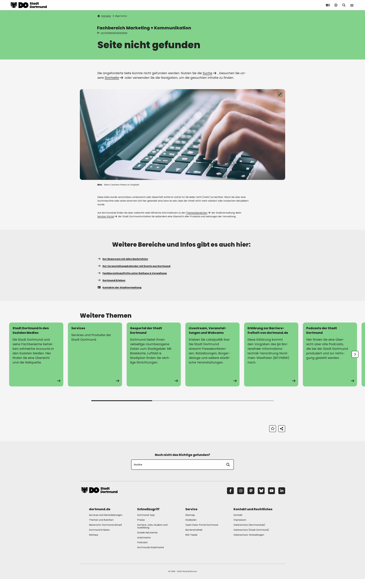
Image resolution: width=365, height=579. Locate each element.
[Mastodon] (251, 490)
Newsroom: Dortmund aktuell (105, 525)
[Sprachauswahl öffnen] (328, 5)
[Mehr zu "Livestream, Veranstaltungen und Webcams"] (212, 354)
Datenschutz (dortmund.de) (249, 525)
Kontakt (238, 515)
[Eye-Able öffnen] (335, 5)
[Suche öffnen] (343, 5)
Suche (207, 73)
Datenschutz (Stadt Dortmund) (251, 529)
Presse (141, 520)
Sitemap (190, 515)
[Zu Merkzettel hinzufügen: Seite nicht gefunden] (272, 428)
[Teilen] (281, 428)
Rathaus (93, 534)
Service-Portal (105, 216)
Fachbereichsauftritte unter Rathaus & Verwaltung (135, 273)
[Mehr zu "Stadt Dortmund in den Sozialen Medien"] (36, 354)
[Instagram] (240, 490)
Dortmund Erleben (114, 280)
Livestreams (144, 537)
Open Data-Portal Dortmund (201, 525)
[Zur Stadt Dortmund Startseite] (28, 5)
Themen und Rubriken (101, 520)
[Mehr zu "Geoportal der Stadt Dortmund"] (154, 354)
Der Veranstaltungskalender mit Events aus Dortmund (136, 266)
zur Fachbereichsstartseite (114, 32)
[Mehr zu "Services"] (95, 354)
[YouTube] (271, 490)
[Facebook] (230, 490)
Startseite (106, 16)
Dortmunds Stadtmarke (150, 547)
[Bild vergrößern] (280, 94)
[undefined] (355, 354)
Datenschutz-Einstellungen (249, 535)
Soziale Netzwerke (147, 532)
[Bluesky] (261, 490)
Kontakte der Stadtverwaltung (122, 287)
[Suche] (228, 464)
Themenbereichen (196, 212)
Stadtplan (190, 520)
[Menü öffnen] (351, 5)
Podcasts (142, 542)
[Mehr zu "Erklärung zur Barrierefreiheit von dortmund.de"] (271, 354)
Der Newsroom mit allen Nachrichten (125, 259)
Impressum (240, 520)
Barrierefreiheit (193, 529)
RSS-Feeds (191, 534)
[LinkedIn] (281, 490)
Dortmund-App (146, 515)
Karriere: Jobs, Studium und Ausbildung (152, 526)
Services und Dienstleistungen (105, 515)
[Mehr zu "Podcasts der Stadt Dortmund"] (330, 354)
